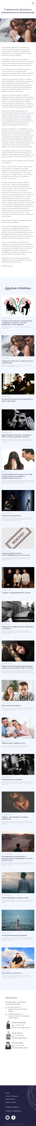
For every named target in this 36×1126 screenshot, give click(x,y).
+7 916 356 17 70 (19, 1025)
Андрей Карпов (10, 1099)
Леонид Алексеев (10, 1102)
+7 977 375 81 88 (19, 1045)
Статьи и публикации (13, 1111)
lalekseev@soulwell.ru (21, 1048)
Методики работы (12, 1107)
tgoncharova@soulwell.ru (22, 1027)
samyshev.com (20, 1124)
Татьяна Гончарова (11, 1096)
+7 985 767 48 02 (19, 1035)
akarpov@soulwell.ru (20, 1038)
